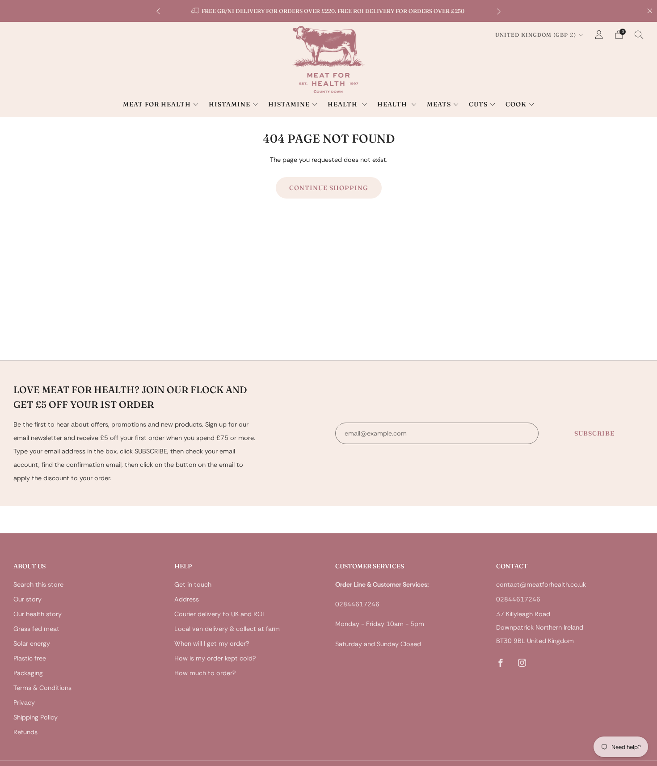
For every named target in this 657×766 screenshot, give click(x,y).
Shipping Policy (35, 717)
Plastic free (29, 658)
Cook (515, 104)
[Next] (499, 11)
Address (186, 599)
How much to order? (205, 673)
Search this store (38, 584)
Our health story (37, 614)
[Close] (650, 10)
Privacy (24, 702)
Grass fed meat (36, 629)
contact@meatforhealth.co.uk (541, 584)
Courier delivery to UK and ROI (219, 614)
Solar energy (31, 643)
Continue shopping (328, 188)
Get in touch (192, 584)
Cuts (478, 104)
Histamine (229, 104)
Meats (439, 104)
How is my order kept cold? (215, 658)
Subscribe (594, 433)
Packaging (28, 673)
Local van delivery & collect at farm (227, 629)
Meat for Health (157, 104)
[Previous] (158, 11)
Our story (27, 599)
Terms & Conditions (42, 688)
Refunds (25, 732)
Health (343, 104)
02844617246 (518, 599)
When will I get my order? (211, 643)
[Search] (639, 34)
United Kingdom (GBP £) (535, 34)
